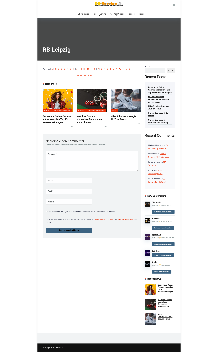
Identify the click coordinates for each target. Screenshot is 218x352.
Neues (141, 14)
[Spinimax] (147, 236)
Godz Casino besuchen (161, 272)
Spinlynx (156, 251)
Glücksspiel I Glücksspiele (62, 111)
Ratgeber (131, 14)
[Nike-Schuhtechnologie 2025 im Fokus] (126, 100)
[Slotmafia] (147, 204)
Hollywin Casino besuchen (163, 228)
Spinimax (156, 234)
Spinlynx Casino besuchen (163, 255)
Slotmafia (156, 202)
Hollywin (156, 218)
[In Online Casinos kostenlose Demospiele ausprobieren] (92, 100)
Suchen (148, 66)
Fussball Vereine (99, 14)
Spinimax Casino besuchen (163, 244)
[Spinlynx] (147, 252)
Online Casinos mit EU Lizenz (158, 114)
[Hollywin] (147, 220)
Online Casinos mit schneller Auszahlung (158, 121)
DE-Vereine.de (83, 14)
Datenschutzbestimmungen (104, 219)
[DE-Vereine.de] (109, 4)
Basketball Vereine (116, 14)
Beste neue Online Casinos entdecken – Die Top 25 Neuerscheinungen (57, 119)
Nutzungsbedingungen (126, 219)
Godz (154, 262)
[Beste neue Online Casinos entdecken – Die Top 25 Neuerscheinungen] (58, 100)
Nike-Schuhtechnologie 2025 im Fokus (123, 118)
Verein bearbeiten (84, 75)
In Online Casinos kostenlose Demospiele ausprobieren (89, 119)
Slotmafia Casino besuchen (163, 212)
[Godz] (147, 264)
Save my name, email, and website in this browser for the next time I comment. (81, 211)
